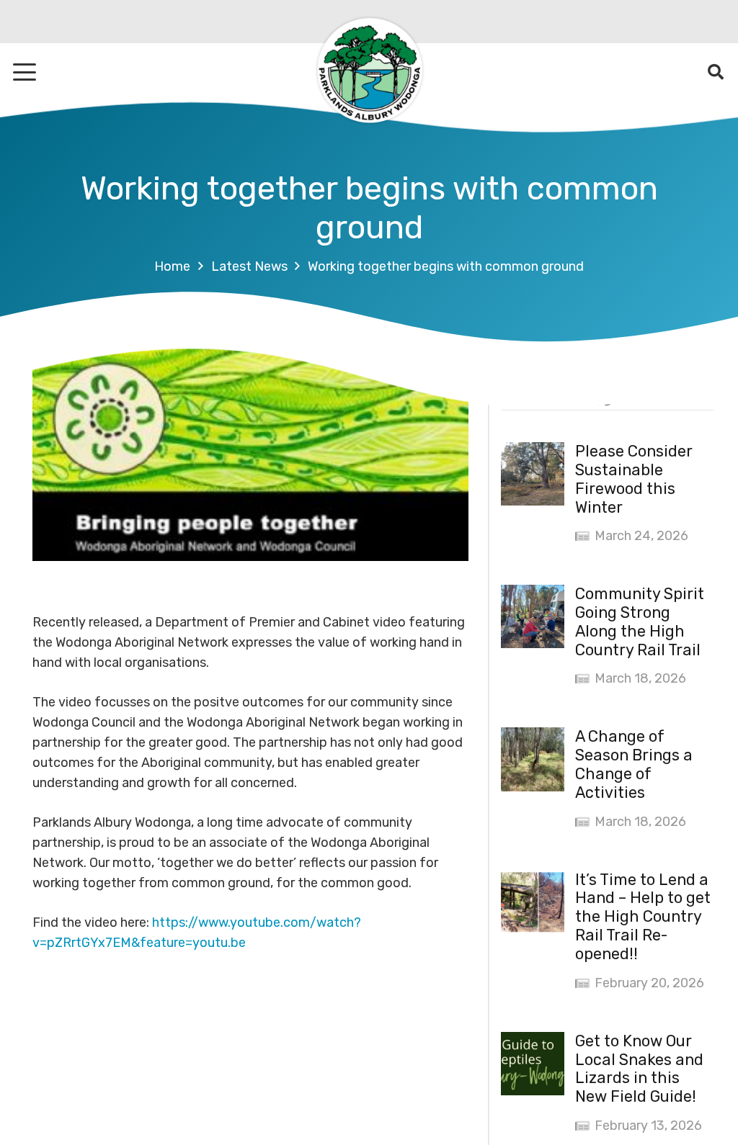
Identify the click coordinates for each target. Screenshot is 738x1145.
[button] (25, 72)
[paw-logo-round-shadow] (369, 72)
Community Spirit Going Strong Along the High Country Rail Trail (639, 622)
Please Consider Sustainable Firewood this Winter (634, 479)
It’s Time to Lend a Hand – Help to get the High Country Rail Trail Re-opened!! (643, 917)
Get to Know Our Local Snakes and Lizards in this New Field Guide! (639, 1069)
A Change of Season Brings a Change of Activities (634, 764)
